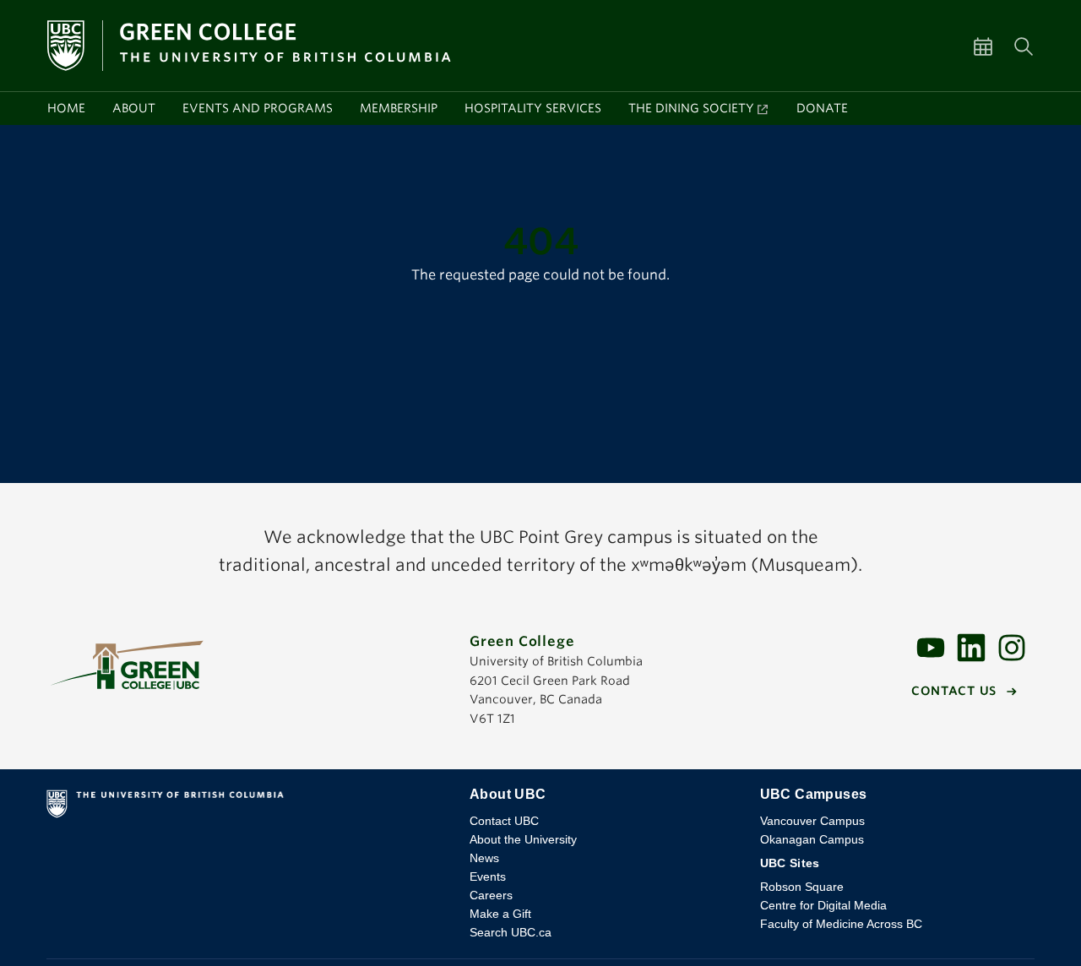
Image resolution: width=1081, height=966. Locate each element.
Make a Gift (500, 913)
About (133, 108)
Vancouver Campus (812, 821)
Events (488, 876)
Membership (398, 108)
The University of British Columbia (244, 807)
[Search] (1023, 46)
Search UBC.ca (510, 932)
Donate (822, 108)
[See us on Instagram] (1012, 646)
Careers (491, 895)
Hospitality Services (532, 108)
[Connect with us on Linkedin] (971, 646)
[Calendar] (993, 46)
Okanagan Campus (812, 839)
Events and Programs (257, 108)
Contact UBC (504, 821)
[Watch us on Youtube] (930, 646)
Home (66, 108)
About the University (523, 839)
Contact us (954, 690)
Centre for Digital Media (823, 905)
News (484, 858)
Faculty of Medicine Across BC (841, 924)
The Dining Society (691, 108)
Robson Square (802, 886)
